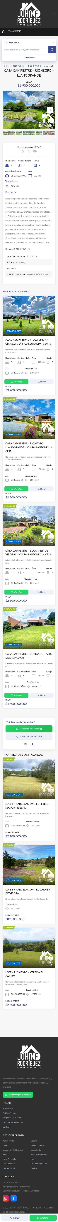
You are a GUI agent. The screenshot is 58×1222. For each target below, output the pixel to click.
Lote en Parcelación (39, 1164)
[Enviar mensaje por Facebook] (32, 744)
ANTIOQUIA (18, 66)
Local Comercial (9, 1159)
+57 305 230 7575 (11, 1182)
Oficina (34, 1168)
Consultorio (36, 1150)
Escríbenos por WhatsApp (20, 1094)
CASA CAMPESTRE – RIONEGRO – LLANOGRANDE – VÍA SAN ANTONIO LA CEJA (29, 447)
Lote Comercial (9, 1164)
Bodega (34, 1141)
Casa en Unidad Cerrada (13, 1150)
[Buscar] (52, 49)
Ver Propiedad (29, 327)
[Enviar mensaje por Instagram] (25, 744)
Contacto (7, 1127)
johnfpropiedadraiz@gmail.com (16, 1186)
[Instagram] (6, 1198)
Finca (5, 1154)
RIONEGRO (33, 66)
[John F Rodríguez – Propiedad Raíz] (29, 24)
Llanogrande (48, 66)
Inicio (6, 66)
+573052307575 (14, 31)
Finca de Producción (39, 1154)
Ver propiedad (29, 791)
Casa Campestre (37, 1145)
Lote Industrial (9, 1168)
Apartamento (8, 1141)
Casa (5, 1145)
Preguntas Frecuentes (12, 1118)
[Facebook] (14, 1198)
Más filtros (30, 57)
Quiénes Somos (9, 1113)
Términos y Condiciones (13, 1122)
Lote (32, 1159)
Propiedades (8, 1108)
